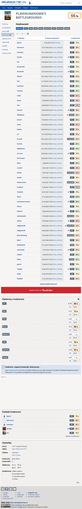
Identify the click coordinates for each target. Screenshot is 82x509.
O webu (5, 493)
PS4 (30, 28)
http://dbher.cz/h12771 (19, 449)
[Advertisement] (41, 393)
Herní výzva (34, 8)
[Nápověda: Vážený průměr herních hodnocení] (78, 299)
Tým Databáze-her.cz (19, 502)
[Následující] (28, 33)
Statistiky (5, 50)
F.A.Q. (18, 493)
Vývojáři (9, 8)
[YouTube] (14, 489)
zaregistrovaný (13, 370)
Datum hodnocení (53, 38)
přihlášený (22, 370)
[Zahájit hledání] (79, 3)
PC (26, 28)
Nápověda (20, 495)
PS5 (35, 28)
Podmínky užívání (33, 495)
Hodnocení (76, 38)
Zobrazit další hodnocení (48, 284)
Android (60, 28)
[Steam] (2, 489)
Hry (4, 8)
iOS (54, 28)
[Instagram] (10, 489)
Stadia (67, 28)
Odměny (20, 497)
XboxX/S (47, 28)
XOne (41, 28)
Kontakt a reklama (34, 497)
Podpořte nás (32, 493)
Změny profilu (6, 53)
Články (5, 495)
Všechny (19, 28)
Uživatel (21, 38)
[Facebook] (6, 489)
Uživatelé (18, 8)
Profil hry (5, 24)
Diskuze (25, 8)
